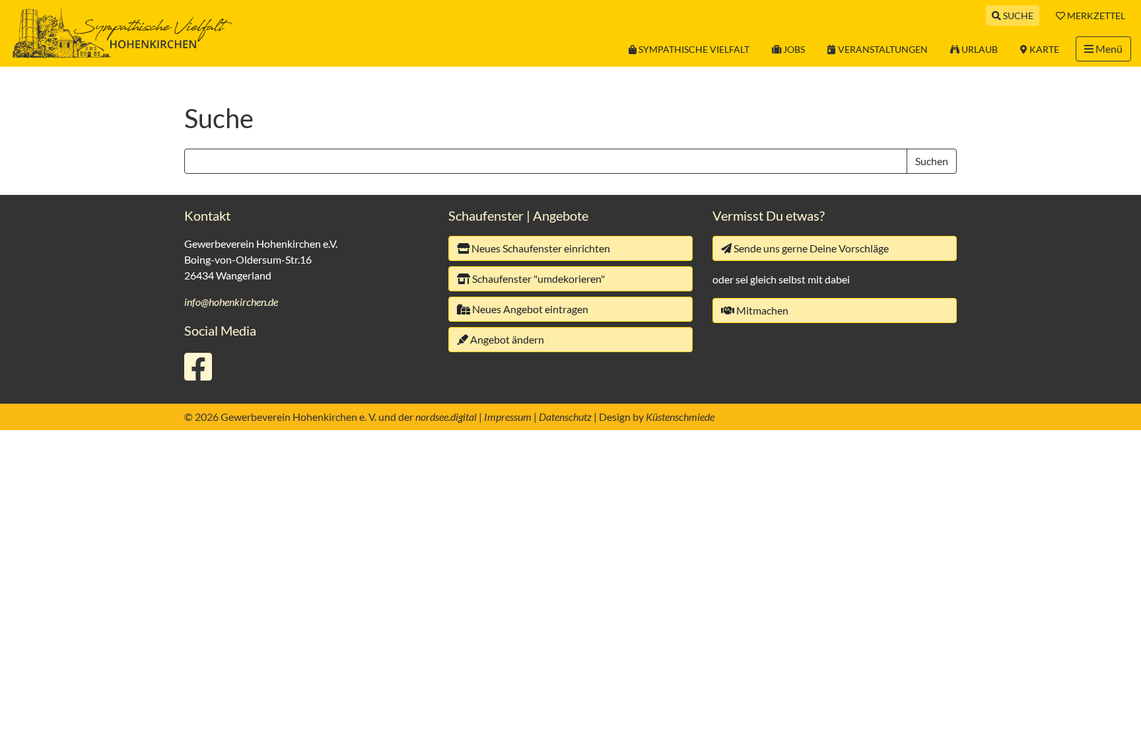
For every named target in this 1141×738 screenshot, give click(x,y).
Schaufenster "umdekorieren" (537, 278)
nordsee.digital (446, 416)
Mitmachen (761, 310)
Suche (1018, 15)
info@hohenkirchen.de (231, 301)
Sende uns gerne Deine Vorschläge (810, 248)
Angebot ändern (506, 339)
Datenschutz (565, 416)
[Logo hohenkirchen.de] (122, 32)
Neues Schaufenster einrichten (539, 248)
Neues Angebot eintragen (529, 309)
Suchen (931, 161)
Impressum (508, 416)
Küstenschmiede (680, 416)
